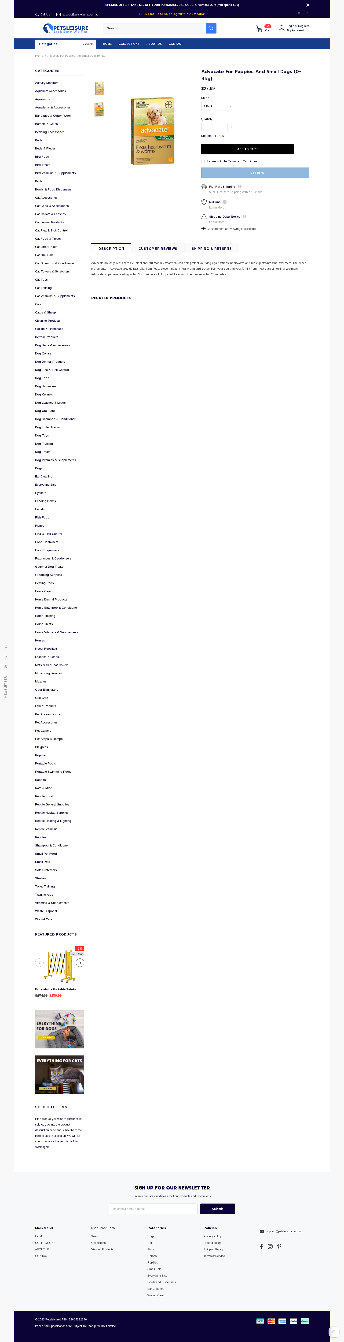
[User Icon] (281, 28)
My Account (295, 30)
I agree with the (217, 161)
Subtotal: (207, 136)
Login (291, 26)
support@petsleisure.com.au (80, 14)
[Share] (306, 149)
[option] (60, 973)
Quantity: (207, 119)
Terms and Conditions (242, 161)
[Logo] (65, 28)
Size (205, 98)
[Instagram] (270, 1246)
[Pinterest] (279, 1246)
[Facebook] (261, 1246)
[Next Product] (80, 962)
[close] (307, 5)
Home (39, 55)
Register (303, 26)
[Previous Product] (39, 962)
